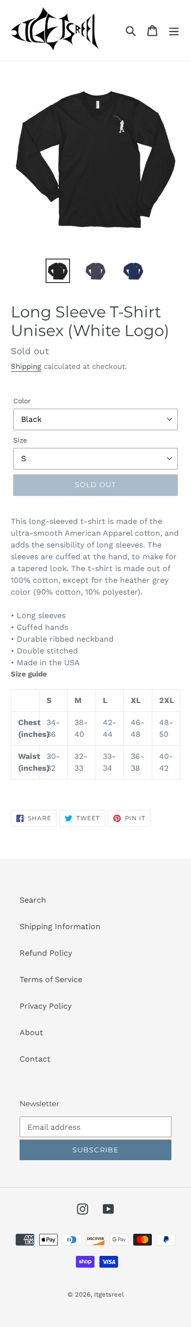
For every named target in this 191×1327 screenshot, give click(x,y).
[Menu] (174, 31)
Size (20, 440)
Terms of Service (51, 979)
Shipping (26, 366)
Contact (35, 1059)
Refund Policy (46, 953)
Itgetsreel (109, 1294)
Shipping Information (60, 926)
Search (33, 900)
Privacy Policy (46, 1006)
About (31, 1032)
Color (22, 401)
